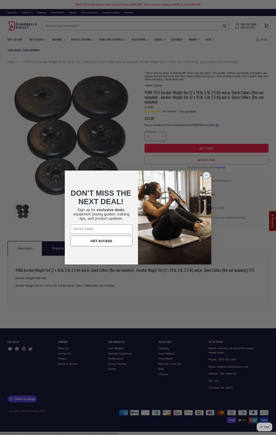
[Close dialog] (206, 175)
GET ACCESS (101, 241)
